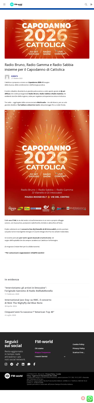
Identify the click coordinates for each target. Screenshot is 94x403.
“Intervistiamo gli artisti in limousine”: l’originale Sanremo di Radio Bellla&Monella (29, 289)
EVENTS (14, 76)
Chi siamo (39, 348)
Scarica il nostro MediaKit (81, 352)
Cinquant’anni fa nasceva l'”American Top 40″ (29, 311)
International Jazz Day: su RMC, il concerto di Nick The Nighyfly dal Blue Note (28, 301)
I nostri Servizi (41, 356)
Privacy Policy (79, 348)
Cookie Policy (78, 344)
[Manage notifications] (83, 398)
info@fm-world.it (37, 253)
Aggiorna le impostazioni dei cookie (44, 376)
